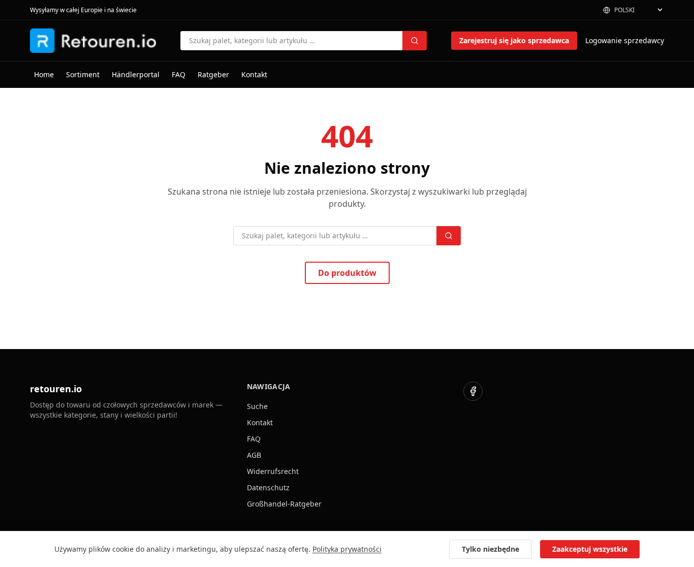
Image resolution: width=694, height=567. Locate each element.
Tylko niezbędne (490, 549)
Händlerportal (136, 74)
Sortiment (83, 74)
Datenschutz (268, 487)
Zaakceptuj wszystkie (589, 549)
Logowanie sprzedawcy (624, 40)
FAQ (178, 74)
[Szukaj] (414, 40)
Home (44, 74)
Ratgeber (213, 74)
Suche (257, 406)
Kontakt (254, 74)
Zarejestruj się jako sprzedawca (514, 40)
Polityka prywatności (347, 549)
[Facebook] (473, 391)
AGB (254, 455)
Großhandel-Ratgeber (284, 504)
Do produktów (347, 272)
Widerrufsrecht (273, 471)
